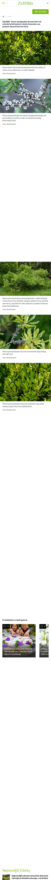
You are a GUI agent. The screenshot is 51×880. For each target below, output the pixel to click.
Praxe (9, 16)
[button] (40, 11)
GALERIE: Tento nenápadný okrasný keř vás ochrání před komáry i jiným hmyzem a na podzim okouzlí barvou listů (21, 24)
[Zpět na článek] (47, 3)
